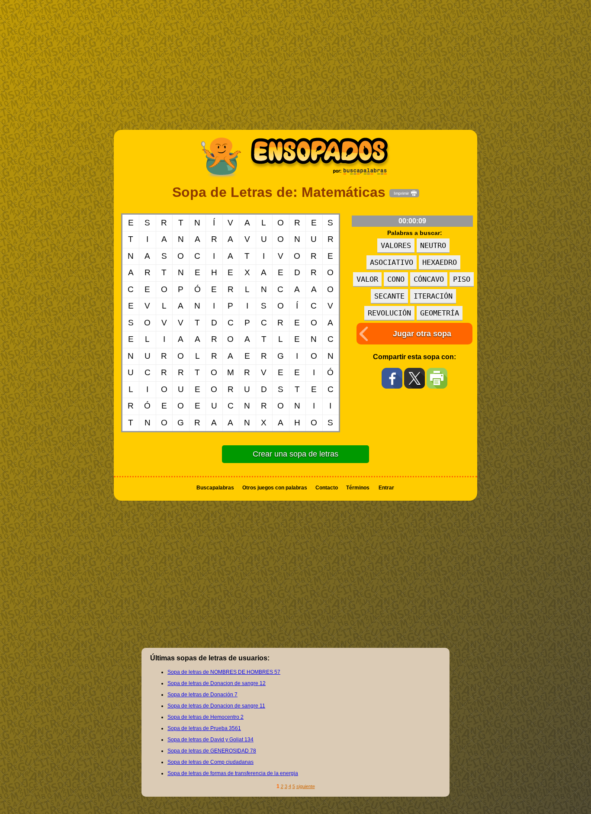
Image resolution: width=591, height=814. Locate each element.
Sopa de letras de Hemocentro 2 (205, 717)
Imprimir (401, 193)
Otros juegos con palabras (274, 488)
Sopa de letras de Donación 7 (202, 695)
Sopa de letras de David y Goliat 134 (210, 740)
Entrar (386, 488)
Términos (357, 488)
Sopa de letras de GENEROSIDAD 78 (211, 751)
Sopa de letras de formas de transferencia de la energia (232, 773)
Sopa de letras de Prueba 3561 (204, 728)
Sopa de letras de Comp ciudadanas (210, 762)
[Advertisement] (295, 69)
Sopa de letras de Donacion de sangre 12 (216, 683)
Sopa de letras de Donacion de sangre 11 (216, 706)
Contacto (326, 488)
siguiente (305, 786)
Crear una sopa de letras (295, 454)
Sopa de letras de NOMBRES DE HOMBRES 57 (223, 672)
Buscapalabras (215, 488)
